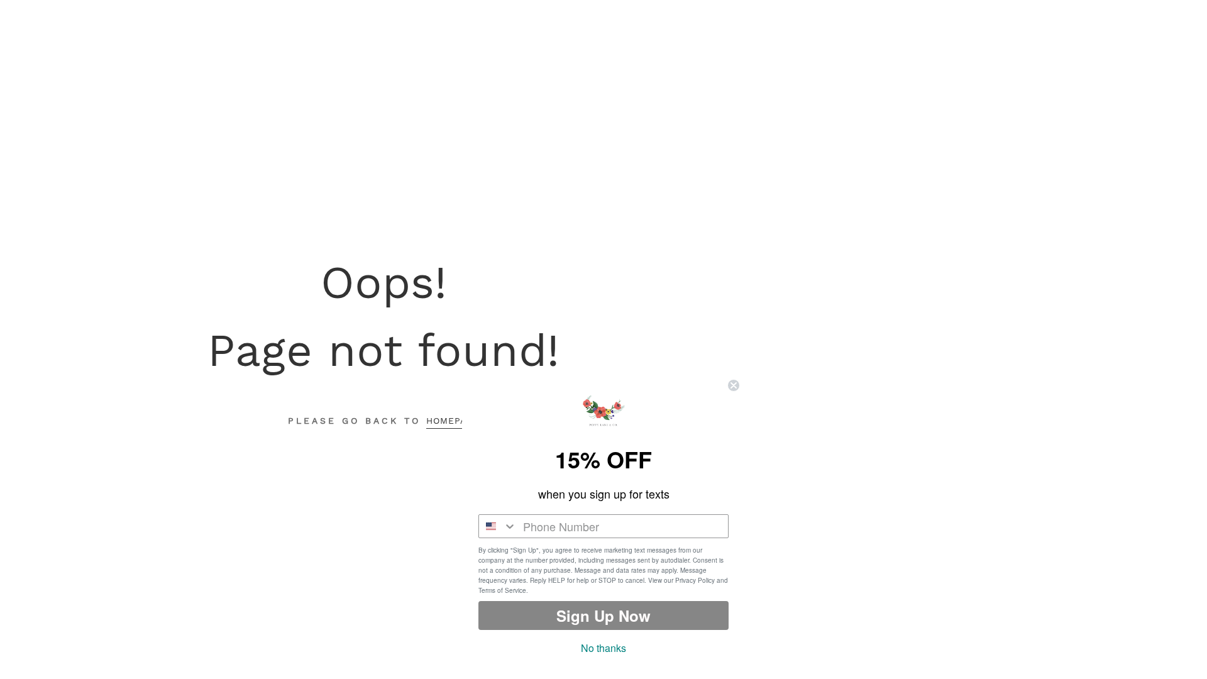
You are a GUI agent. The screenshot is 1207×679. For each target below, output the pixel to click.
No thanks (603, 648)
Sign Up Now (603, 615)
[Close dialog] (733, 385)
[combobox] (498, 526)
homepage (453, 421)
